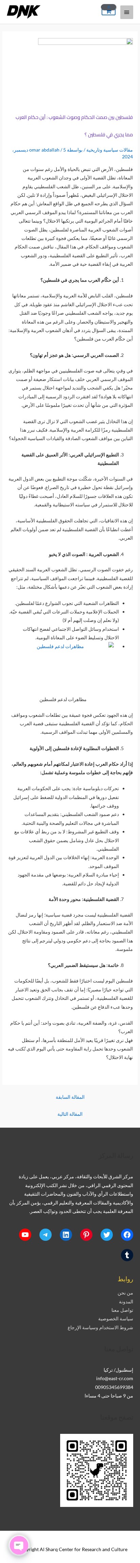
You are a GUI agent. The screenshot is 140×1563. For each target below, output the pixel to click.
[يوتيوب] (25, 1235)
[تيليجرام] (45, 1235)
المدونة (126, 1301)
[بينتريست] (86, 1235)
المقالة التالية (70, 1114)
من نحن (125, 1293)
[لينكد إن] (66, 1235)
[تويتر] (107, 1235)
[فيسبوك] (127, 1235)
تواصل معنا (122, 1310)
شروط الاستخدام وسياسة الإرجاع (100, 1327)
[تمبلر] (127, 1255)
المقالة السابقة (70, 1097)
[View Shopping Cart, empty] (109, 11)
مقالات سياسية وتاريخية (109, 150)
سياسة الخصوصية (115, 1318)
